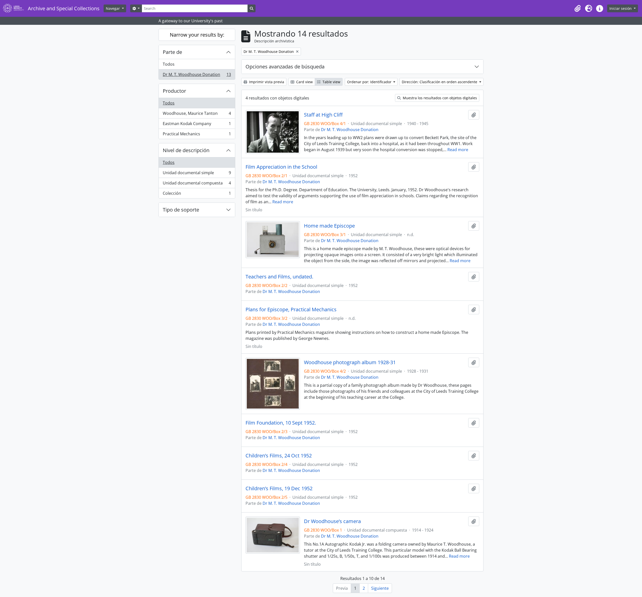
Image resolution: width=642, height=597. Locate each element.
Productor (174, 90)
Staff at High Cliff (323, 115)
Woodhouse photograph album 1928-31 (350, 362)
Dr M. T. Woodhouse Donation (197, 75)
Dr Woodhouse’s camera (332, 521)
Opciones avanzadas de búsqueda (285, 66)
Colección (197, 194)
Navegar (113, 8)
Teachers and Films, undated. (279, 277)
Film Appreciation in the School (281, 167)
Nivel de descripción (186, 150)
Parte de (172, 52)
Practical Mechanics (197, 135)
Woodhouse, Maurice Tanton (197, 115)
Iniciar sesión (621, 8)
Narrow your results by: (197, 34)
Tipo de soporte (181, 209)
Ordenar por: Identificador (369, 81)
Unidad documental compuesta (197, 184)
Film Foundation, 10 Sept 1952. (281, 423)
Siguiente (380, 588)
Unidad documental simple (197, 174)
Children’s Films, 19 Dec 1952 (279, 488)
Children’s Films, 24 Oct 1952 (279, 456)
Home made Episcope (329, 226)
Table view (331, 81)
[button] (577, 8)
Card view (304, 81)
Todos (169, 64)
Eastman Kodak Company (197, 125)
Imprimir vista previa (266, 81)
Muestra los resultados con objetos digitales (439, 97)
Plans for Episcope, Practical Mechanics (291, 310)
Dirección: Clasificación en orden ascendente (440, 81)
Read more (457, 149)
